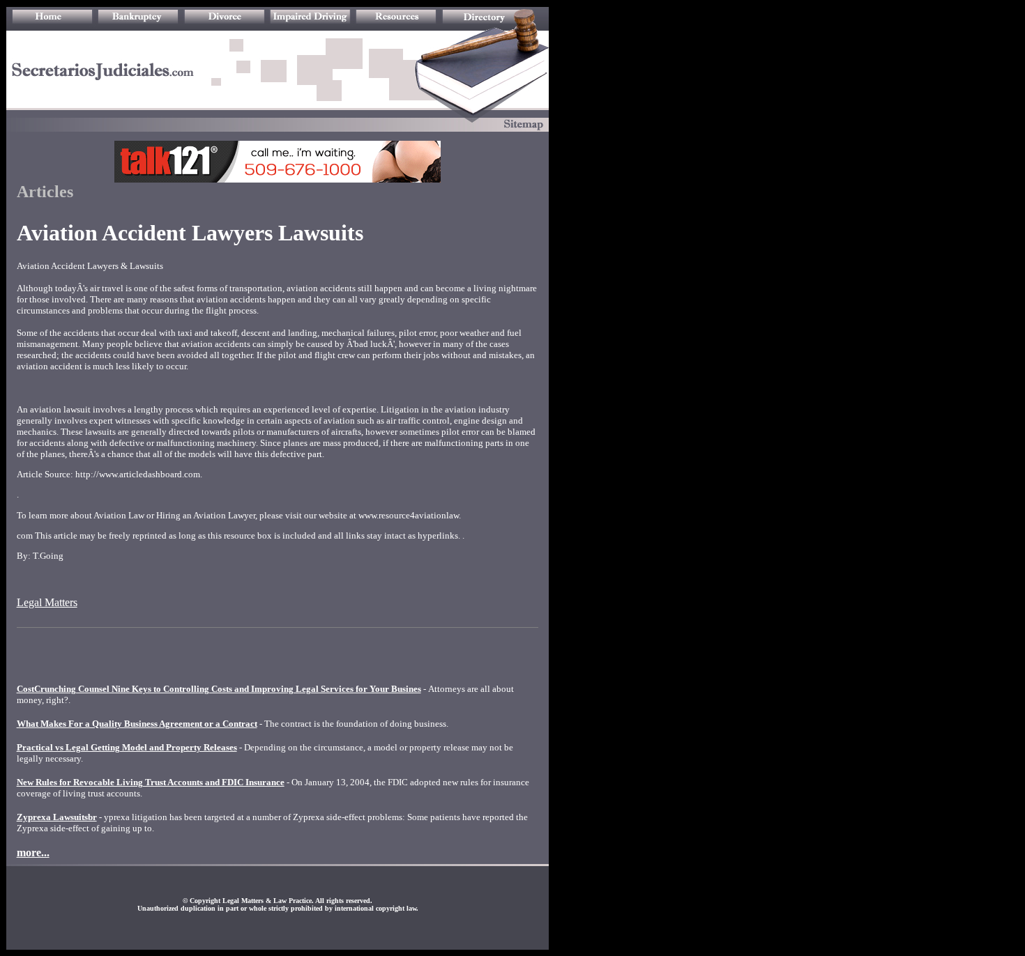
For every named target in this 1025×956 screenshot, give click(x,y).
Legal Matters (47, 602)
